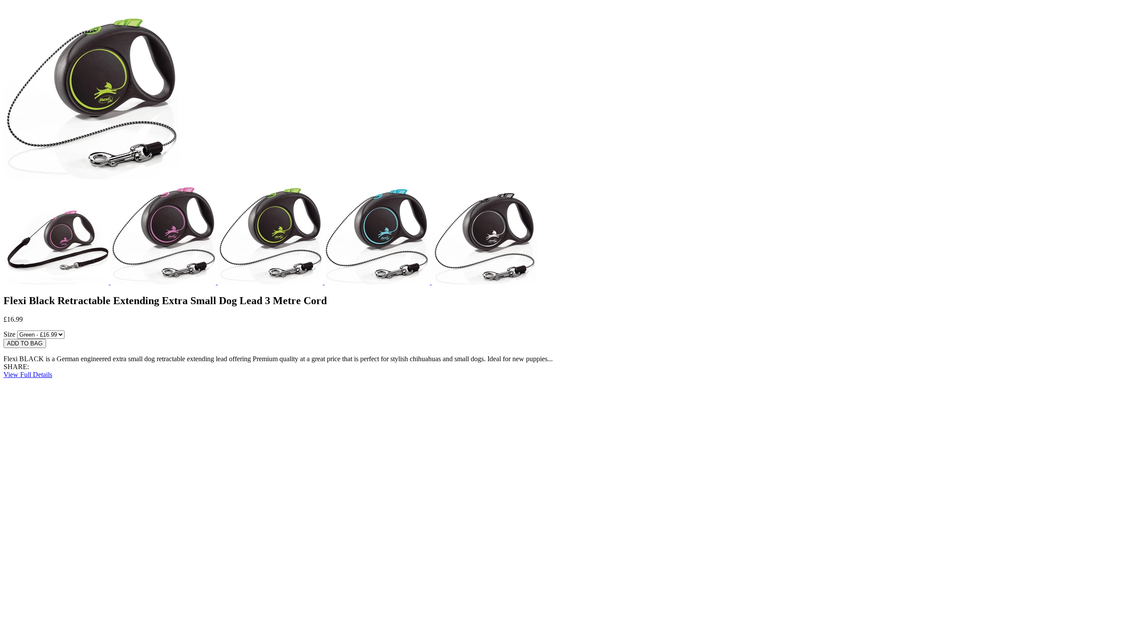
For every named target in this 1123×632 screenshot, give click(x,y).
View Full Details (28, 374)
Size (9, 334)
